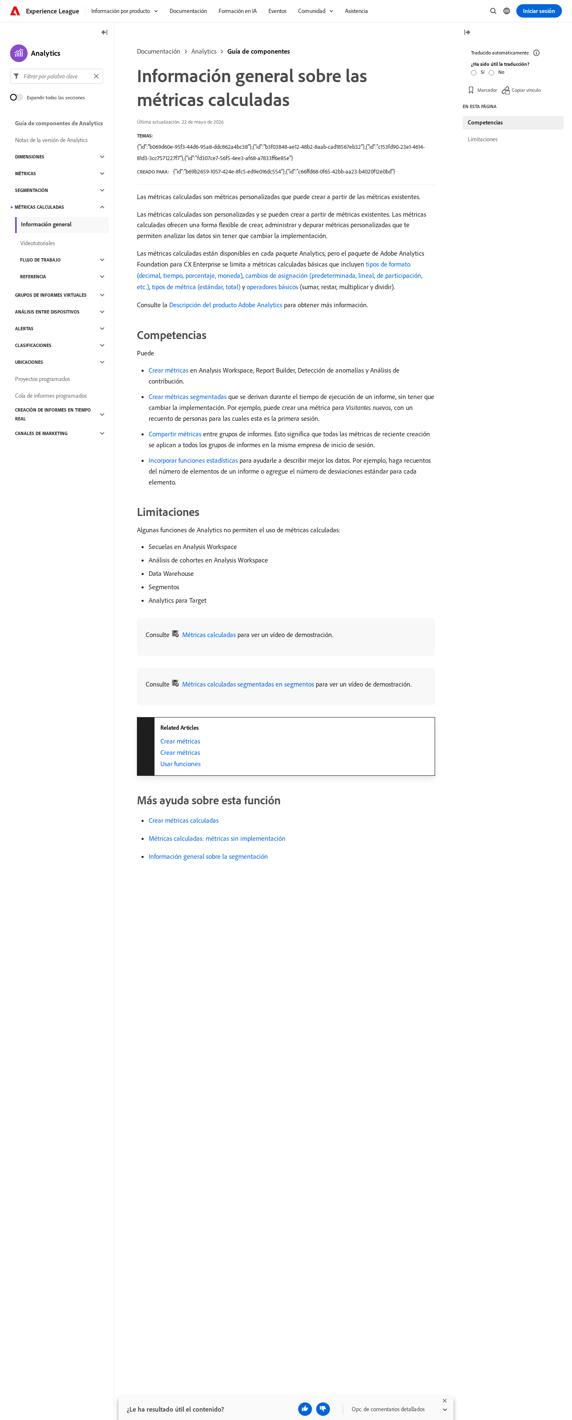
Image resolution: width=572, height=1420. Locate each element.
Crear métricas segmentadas (188, 396)
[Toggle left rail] (104, 33)
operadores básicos (272, 286)
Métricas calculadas (209, 634)
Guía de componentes (258, 51)
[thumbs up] (305, 1409)
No (501, 72)
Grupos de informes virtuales (51, 295)
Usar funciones (180, 763)
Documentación (158, 51)
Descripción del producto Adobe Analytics (225, 305)
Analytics (203, 51)
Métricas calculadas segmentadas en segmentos (248, 684)
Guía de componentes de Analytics (59, 123)
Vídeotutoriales (37, 243)
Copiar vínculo (526, 90)
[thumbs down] (323, 1409)
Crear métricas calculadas (184, 820)
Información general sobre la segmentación (208, 856)
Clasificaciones (33, 345)
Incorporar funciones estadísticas (193, 460)
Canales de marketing (41, 433)
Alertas (24, 329)
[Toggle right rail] (467, 33)
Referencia (33, 277)
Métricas (25, 173)
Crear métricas (168, 370)
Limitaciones (482, 139)
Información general (46, 224)
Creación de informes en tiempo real (53, 414)
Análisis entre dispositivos (47, 312)
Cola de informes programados (51, 395)
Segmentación (31, 190)
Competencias (485, 122)
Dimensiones (29, 157)
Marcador (487, 90)
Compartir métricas (175, 434)
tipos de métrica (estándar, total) (196, 286)
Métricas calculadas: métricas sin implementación (217, 838)
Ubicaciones (29, 362)
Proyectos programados (42, 379)
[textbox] (56, 76)
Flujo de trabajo (40, 260)
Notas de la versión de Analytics (51, 140)
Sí (482, 72)
